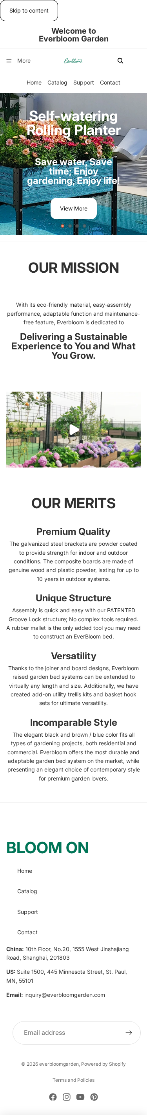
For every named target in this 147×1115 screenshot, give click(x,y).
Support (83, 82)
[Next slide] (134, 164)
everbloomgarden (59, 1064)
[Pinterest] (94, 1097)
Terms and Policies (73, 1080)
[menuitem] (23, 60)
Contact (110, 82)
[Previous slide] (12, 164)
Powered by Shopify (103, 1064)
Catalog (57, 82)
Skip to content (29, 10)
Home (34, 82)
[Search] (120, 60)
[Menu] (9, 61)
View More (73, 208)
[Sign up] (129, 1032)
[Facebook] (53, 1097)
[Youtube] (80, 1097)
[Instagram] (66, 1097)
